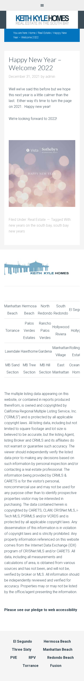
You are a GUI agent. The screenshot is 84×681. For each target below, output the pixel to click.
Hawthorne (29, 351)
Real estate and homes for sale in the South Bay (42, 20)
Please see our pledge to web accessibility (40, 610)
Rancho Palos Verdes (45, 330)
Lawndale (12, 351)
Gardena (45, 351)
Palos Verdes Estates (29, 330)
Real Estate (37, 219)
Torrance (12, 330)
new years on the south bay (30, 225)
